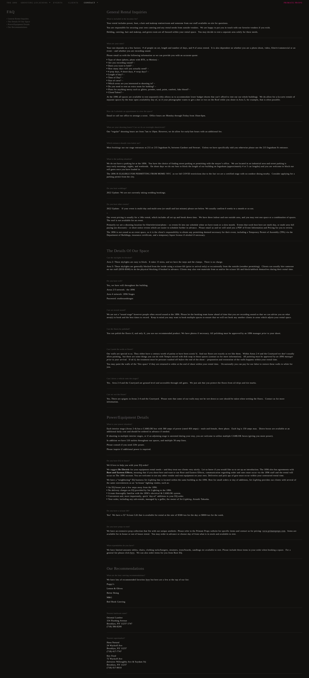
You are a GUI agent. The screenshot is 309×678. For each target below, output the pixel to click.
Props (293, 3)
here (132, 553)
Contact (91, 2)
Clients (73, 3)
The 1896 (12, 3)
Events (58, 3)
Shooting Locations (36, 2)
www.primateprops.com (273, 531)
